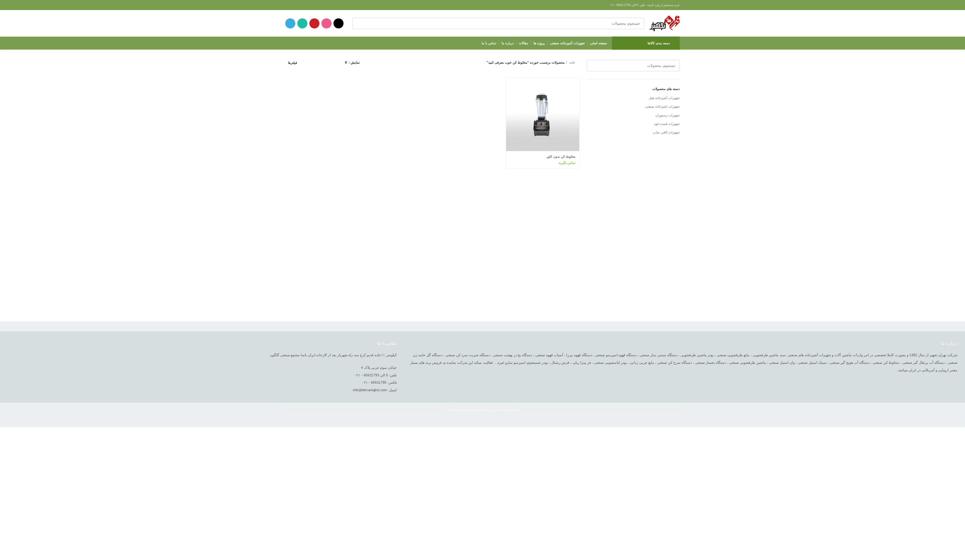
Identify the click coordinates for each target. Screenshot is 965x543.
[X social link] (338, 23)
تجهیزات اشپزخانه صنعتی (662, 106)
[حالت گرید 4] (318, 63)
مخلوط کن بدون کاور (561, 156)
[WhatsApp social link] (302, 23)
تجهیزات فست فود (667, 124)
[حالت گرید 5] (311, 63)
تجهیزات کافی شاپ (666, 132)
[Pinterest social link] (314, 23)
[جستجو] (358, 23)
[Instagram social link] (326, 23)
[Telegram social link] (290, 23)
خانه (571, 62)
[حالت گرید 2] (333, 63)
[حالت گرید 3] (326, 63)
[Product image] (542, 114)
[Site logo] (664, 23)
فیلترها (292, 63)
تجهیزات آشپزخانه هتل (664, 98)
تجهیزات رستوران (667, 115)
